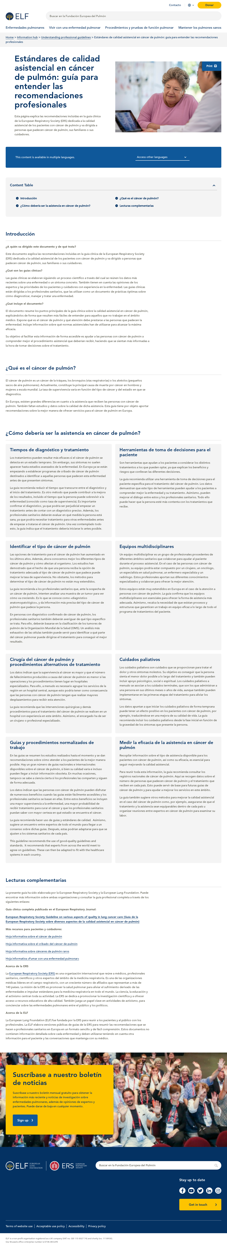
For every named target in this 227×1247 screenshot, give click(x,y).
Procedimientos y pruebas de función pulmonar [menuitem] (139, 28)
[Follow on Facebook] (182, 1193)
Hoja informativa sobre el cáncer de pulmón (34, 936)
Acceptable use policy (50, 1226)
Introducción (28, 198)
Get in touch (198, 1205)
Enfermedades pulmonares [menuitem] (25, 28)
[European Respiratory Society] (70, 1165)
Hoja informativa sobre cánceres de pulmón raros (37, 951)
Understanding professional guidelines (66, 37)
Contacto (175, 5)
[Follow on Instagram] (218, 1193)
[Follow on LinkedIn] (209, 1193)
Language (189, 5)
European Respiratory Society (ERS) (32, 973)
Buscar (158, 1165)
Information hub (27, 37)
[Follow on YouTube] (191, 1193)
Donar (209, 5)
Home (10, 37)
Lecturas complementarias (137, 206)
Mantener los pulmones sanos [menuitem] (199, 28)
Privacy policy (97, 1226)
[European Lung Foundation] (24, 16)
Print (209, 66)
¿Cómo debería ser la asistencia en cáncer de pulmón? (55, 206)
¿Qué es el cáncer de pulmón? (139, 198)
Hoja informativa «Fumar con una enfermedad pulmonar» (42, 958)
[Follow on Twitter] (200, 1193)
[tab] (113, 186)
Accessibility (76, 1226)
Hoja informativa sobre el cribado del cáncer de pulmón (41, 944)
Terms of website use (19, 1226)
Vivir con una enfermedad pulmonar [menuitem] (75, 28)
